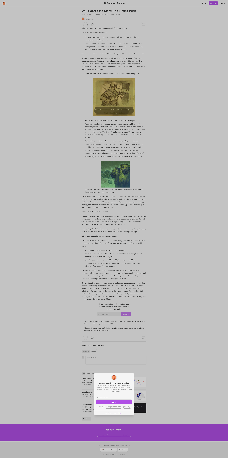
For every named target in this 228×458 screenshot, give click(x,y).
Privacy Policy (127, 408)
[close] (131, 375)
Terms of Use (122, 406)
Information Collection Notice (113, 408)
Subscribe (114, 402)
